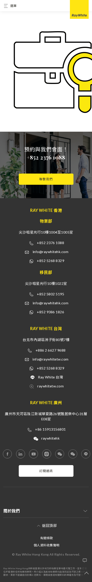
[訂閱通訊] (46, 475)
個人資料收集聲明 (47, 545)
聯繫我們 (46, 179)
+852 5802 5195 (50, 294)
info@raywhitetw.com (50, 359)
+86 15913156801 (50, 429)
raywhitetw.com (50, 386)
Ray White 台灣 (50, 377)
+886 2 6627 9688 (51, 350)
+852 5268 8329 (50, 260)
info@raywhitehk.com (51, 251)
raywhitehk (50, 438)
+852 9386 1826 (50, 312)
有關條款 (46, 538)
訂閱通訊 (46, 471)
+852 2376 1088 (46, 157)
